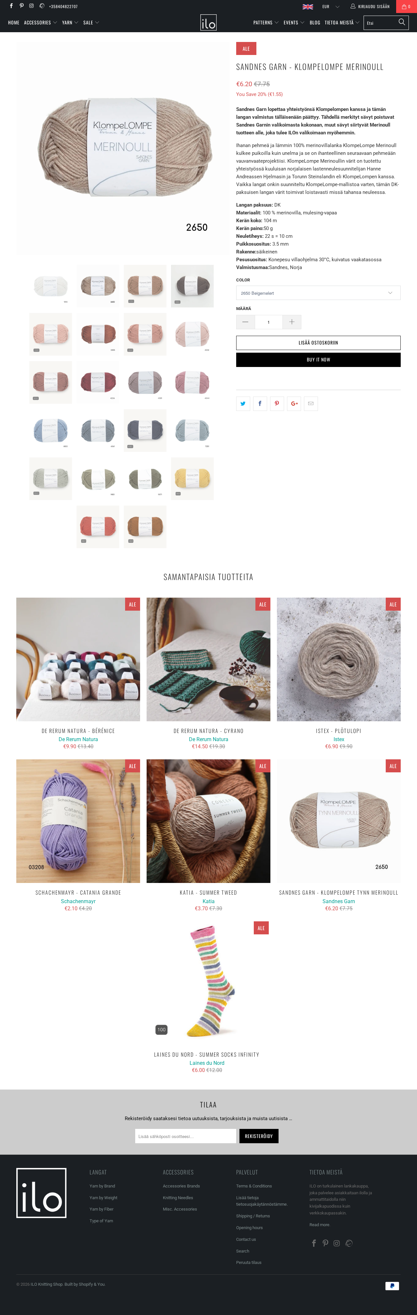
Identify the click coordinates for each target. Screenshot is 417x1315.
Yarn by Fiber (101, 1209)
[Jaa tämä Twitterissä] (243, 404)
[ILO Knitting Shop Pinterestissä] (21, 6)
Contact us (246, 1239)
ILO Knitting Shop (47, 1284)
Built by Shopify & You (85, 1284)
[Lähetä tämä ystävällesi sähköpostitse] (311, 404)
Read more (319, 1224)
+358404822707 (63, 6)
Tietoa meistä (340, 22)
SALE (88, 22)
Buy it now (318, 359)
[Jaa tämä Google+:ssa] (294, 404)
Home (14, 22)
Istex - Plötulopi (339, 659)
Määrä (243, 308)
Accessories (38, 22)
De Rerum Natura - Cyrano (208, 659)
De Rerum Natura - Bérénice (78, 659)
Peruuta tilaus (249, 1262)
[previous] (27, 148)
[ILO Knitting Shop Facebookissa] (11, 6)
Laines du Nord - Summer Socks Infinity (207, 983)
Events (292, 22)
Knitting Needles (178, 1197)
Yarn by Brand (102, 1186)
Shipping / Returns (253, 1215)
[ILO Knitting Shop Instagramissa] (31, 6)
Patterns (263, 22)
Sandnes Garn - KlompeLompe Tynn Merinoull (339, 821)
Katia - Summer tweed (208, 821)
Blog (315, 22)
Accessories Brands (181, 1186)
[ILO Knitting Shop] (208, 22)
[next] (218, 148)
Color (243, 280)
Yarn (68, 22)
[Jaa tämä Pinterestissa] (277, 404)
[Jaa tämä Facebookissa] (260, 404)
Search (242, 1251)
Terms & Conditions (254, 1186)
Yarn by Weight (103, 1197)
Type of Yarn (101, 1220)
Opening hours (249, 1227)
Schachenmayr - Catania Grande (78, 821)
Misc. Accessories (180, 1209)
